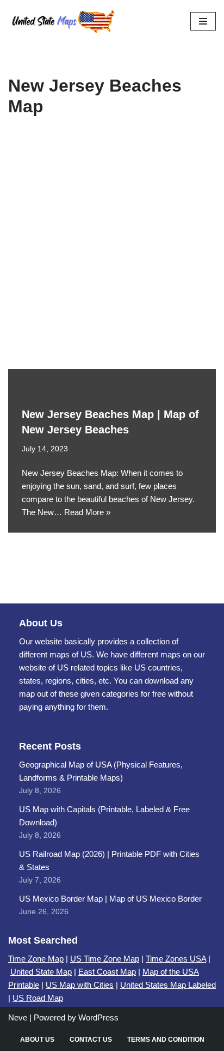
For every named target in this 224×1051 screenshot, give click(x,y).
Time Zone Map (36, 958)
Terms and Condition (165, 1039)
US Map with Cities (80, 984)
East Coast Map (107, 971)
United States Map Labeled (168, 984)
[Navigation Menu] (203, 21)
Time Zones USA (176, 958)
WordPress (98, 1017)
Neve (17, 1017)
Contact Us (91, 1039)
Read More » (87, 512)
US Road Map (38, 997)
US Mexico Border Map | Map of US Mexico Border (110, 898)
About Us (37, 1039)
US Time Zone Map (104, 958)
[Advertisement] (112, 251)
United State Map (41, 971)
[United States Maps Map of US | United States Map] (62, 21)
